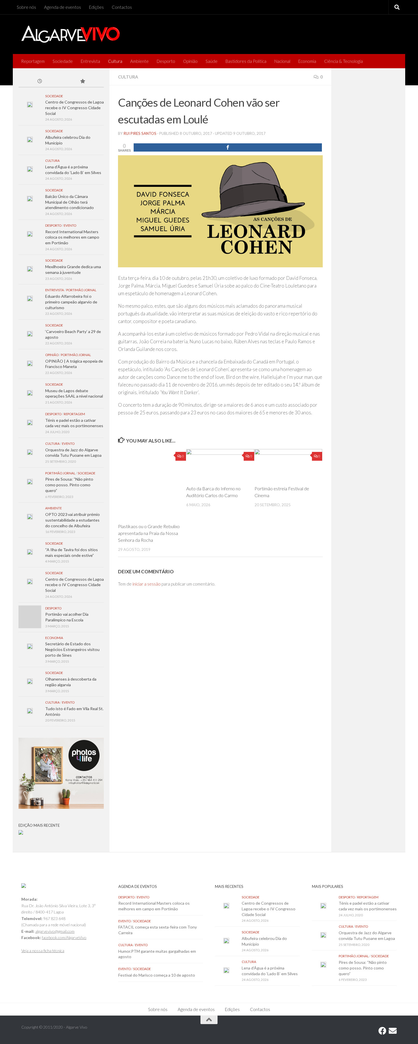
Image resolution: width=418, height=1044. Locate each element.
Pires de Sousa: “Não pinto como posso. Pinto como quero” (69, 485)
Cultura (115, 61)
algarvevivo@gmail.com (55, 931)
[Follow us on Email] (393, 1031)
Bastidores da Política (245, 61)
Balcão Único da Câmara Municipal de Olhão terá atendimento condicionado (69, 202)
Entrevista (90, 61)
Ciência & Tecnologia (343, 61)
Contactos (122, 7)
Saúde (212, 61)
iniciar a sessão (147, 583)
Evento (70, 225)
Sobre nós (26, 7)
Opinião (190, 61)
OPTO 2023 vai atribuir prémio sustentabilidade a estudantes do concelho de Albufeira (72, 520)
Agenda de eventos (62, 7)
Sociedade (63, 61)
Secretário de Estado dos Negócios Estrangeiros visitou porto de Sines (72, 649)
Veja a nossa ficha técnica (42, 950)
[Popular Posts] (82, 82)
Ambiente (139, 61)
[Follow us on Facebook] (382, 1031)
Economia (307, 61)
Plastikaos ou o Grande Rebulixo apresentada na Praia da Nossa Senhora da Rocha (149, 533)
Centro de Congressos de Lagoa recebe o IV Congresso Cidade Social (74, 107)
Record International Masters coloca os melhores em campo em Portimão (72, 237)
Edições (96, 7)
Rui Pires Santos (140, 133)
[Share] (228, 147)
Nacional (282, 61)
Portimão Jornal (81, 290)
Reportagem (33, 61)
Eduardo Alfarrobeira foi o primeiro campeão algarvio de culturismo (71, 302)
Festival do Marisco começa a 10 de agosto (156, 975)
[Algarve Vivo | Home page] (70, 34)
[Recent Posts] (39, 82)
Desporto (166, 61)
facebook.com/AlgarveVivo (64, 937)
